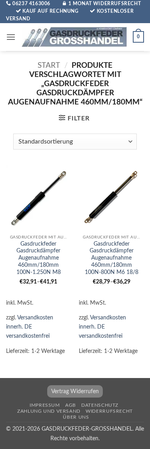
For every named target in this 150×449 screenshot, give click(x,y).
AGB (70, 405)
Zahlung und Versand (48, 411)
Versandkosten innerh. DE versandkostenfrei (29, 327)
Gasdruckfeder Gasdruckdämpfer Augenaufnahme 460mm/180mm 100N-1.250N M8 (38, 258)
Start (49, 65)
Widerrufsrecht (109, 411)
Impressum (45, 405)
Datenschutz (99, 405)
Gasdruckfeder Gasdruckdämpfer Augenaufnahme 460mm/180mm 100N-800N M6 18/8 (111, 258)
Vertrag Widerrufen (75, 391)
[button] (11, 37)
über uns (76, 417)
